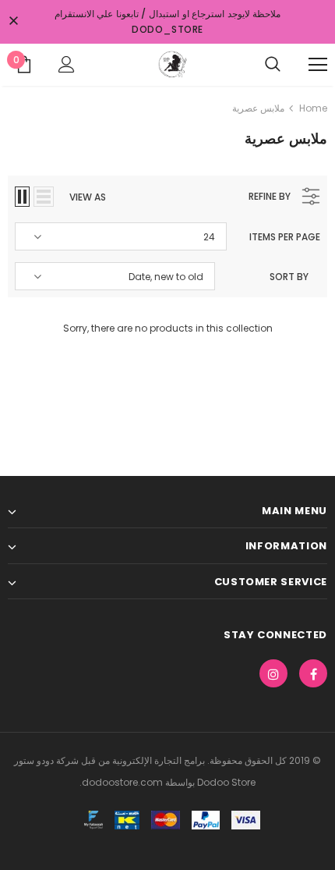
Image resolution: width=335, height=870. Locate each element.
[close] (13, 22)
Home (313, 108)
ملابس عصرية (258, 108)
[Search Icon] (272, 65)
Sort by (289, 276)
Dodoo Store (225, 782)
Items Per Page (284, 236)
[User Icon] (66, 64)
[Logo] (171, 63)
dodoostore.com (122, 782)
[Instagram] (273, 673)
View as (87, 197)
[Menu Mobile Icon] (318, 64)
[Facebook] (313, 673)
